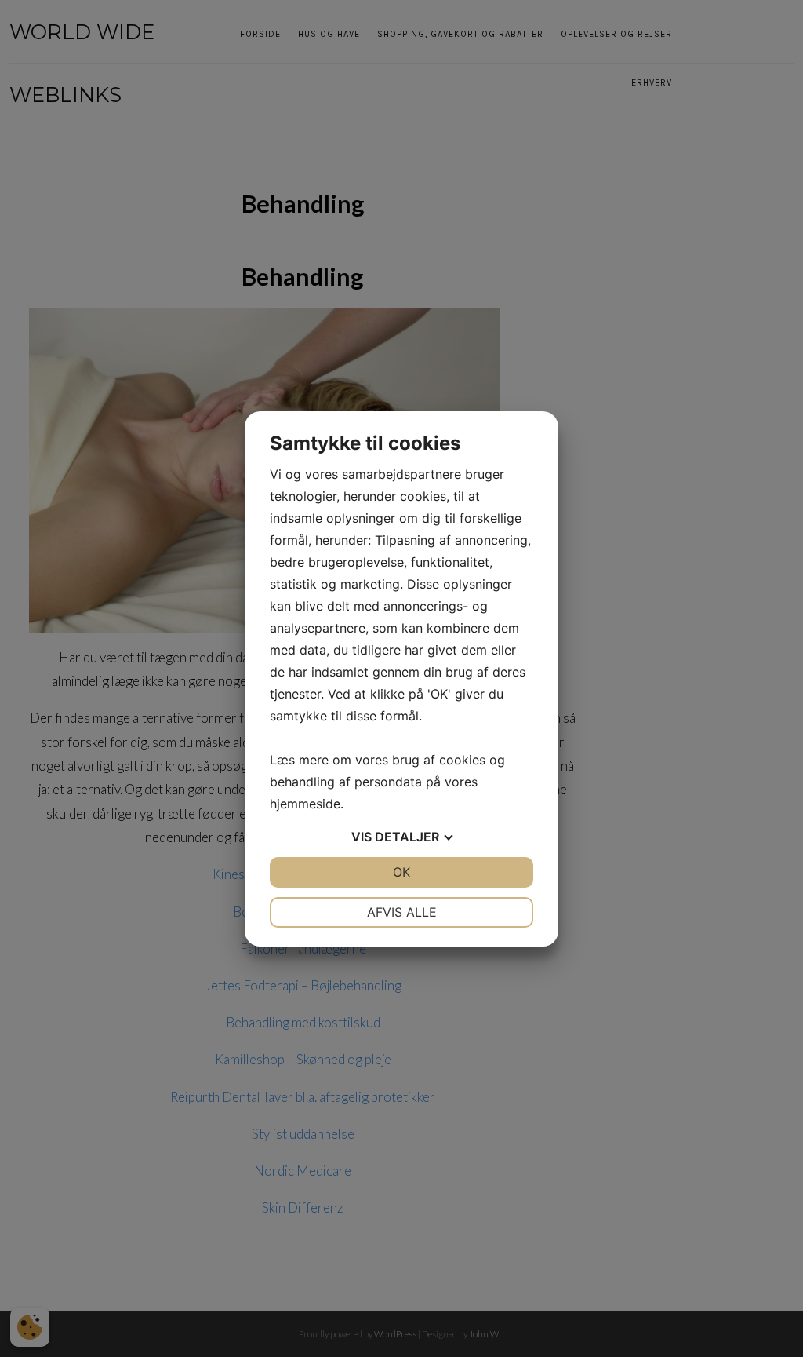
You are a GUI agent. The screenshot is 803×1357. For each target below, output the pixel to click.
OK (401, 872)
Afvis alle (402, 912)
